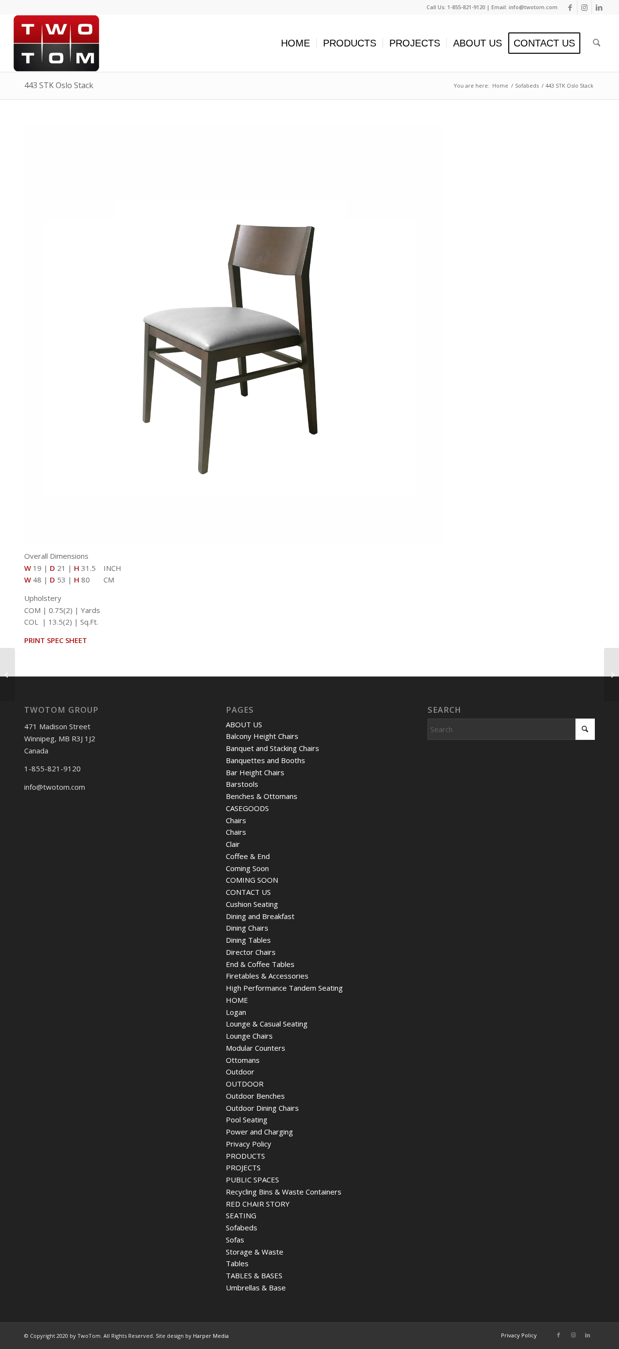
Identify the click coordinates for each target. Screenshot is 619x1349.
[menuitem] (295, 43)
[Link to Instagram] (584, 7)
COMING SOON (252, 880)
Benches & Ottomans (261, 796)
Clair (233, 844)
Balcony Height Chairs (262, 736)
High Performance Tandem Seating (284, 988)
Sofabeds (241, 1227)
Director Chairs (251, 952)
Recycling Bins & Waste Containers (283, 1191)
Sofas (235, 1239)
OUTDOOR (245, 1083)
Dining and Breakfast (260, 916)
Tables (237, 1263)
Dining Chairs (247, 928)
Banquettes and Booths (265, 760)
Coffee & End (248, 856)
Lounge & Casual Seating (267, 1023)
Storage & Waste (254, 1252)
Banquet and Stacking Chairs (272, 748)
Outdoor (240, 1071)
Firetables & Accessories (267, 976)
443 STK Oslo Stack (58, 85)
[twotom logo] (57, 43)
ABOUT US (244, 724)
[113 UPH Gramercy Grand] (611, 674)
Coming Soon (247, 868)
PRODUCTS (245, 1156)
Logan (236, 1012)
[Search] (597, 43)
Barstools (242, 784)
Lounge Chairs (249, 1036)
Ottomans (243, 1060)
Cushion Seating (252, 904)
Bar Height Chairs (255, 772)
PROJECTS (243, 1167)
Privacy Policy (248, 1144)
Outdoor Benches (255, 1096)
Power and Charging (259, 1131)
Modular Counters (255, 1048)
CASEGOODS (247, 808)
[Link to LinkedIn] (599, 7)
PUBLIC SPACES (252, 1179)
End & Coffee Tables (260, 964)
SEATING (241, 1215)
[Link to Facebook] (570, 7)
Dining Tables (248, 940)
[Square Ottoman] (7, 674)
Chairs (236, 820)
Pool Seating (246, 1119)
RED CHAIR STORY (258, 1204)
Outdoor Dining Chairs (262, 1108)
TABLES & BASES (254, 1275)
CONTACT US (248, 892)
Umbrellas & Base (256, 1287)
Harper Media (211, 1335)
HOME (237, 1000)
